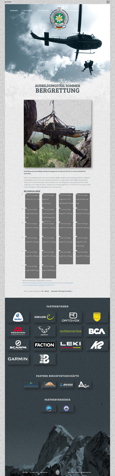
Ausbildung (43, 10)
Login (8, 2)
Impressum (43, 472)
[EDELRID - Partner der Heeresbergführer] (44, 317)
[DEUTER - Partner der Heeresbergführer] (18, 317)
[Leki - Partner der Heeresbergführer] (70, 345)
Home (59, 19)
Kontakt (101, 10)
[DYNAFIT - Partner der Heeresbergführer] (44, 331)
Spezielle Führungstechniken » (62, 291)
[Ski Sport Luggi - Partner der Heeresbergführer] (83, 384)
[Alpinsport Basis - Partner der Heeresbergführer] (48, 384)
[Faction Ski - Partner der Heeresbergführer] (44, 345)
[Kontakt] (108, 2)
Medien (88, 10)
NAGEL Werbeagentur (83, 472)
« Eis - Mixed (45, 291)
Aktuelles (74, 10)
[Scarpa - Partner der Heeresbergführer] (18, 345)
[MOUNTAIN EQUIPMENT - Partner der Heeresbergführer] (18, 331)
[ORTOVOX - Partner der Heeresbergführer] (70, 317)
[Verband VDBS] (48, 408)
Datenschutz (34, 472)
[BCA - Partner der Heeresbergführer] (97, 331)
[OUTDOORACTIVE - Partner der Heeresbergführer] (70, 331)
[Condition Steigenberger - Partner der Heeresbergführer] (31, 384)
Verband (14, 10)
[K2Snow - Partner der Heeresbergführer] (97, 345)
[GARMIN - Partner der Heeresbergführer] (18, 359)
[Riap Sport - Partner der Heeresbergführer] (66, 384)
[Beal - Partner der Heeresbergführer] (44, 359)
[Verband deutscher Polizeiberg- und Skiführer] (66, 408)
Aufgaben (28, 10)
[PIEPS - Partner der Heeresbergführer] (97, 317)
